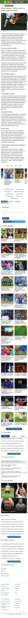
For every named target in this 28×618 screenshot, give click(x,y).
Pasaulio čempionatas (5, 599)
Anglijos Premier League (19, 191)
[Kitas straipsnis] (26, 18)
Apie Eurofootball (10, 613)
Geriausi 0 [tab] (4, 201)
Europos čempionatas (5, 601)
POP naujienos (4, 586)
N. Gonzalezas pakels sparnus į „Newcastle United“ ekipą (13, 529)
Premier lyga (17, 586)
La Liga (16, 590)
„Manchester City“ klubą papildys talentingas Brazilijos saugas (14, 533)
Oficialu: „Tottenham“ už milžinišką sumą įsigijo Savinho (13, 460)
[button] (2, 2)
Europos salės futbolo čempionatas (5, 604)
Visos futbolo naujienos (14, 428)
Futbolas (23, 613)
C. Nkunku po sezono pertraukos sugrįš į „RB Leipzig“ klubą (14, 475)
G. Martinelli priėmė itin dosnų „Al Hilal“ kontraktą (11, 521)
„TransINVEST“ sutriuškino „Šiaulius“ (9, 556)
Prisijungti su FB (19, 221)
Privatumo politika (18, 613)
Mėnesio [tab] (23, 436)
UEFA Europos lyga (19, 189)
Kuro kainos (3, 568)
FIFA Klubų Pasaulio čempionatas (5, 607)
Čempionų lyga (17, 584)
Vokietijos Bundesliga (9, 193)
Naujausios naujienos (5, 584)
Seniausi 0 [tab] (17, 201)
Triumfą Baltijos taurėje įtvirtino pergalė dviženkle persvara (13, 531)
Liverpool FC (17, 605)
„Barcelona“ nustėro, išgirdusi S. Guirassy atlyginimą (12, 441)
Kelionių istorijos (4, 573)
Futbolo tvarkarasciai (5, 592)
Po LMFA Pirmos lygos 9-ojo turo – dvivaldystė (11, 558)
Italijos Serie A (19, 196)
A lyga (16, 592)
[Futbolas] (2, 6)
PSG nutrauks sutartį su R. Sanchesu (9, 465)
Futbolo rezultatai (4, 594)
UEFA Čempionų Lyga (9, 189)
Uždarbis (3, 570)
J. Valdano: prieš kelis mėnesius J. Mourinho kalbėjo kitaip (13, 445)
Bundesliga (17, 588)
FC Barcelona (17, 603)
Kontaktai (4, 613)
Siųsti (5, 218)
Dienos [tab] (5, 436)
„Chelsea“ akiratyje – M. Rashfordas (8, 519)
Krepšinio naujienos (5, 575)
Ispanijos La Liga (19, 193)
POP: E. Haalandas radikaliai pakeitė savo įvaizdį (11, 443)
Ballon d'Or (3, 590)
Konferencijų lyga (7, 191)
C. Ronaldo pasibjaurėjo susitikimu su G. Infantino (11, 438)
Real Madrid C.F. (18, 599)
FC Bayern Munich (18, 601)
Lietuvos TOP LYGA (14, 198)
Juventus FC (17, 607)
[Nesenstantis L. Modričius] (14, 498)
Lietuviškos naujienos (5, 588)
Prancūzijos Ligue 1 (10, 196)
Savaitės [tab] (14, 436)
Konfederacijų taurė (5, 609)
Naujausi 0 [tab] (11, 201)
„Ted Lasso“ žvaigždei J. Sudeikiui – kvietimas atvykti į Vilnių (14, 548)
